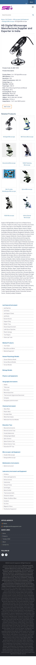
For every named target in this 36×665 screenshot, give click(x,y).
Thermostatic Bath (9, 493)
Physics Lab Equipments (10, 376)
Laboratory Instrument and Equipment (15, 471)
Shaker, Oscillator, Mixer (10, 498)
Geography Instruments (10, 381)
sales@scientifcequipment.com (12, 526)
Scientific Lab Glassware (15, 583)
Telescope (6, 387)
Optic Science (7, 438)
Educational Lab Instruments (26, 586)
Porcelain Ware (8, 414)
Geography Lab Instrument (11, 400)
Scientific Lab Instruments (27, 583)
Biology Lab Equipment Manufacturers (18, 571)
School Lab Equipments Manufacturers (17, 579)
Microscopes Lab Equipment (21, 19)
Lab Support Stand (9, 313)
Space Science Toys (9, 441)
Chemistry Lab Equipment (16, 570)
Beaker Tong (7, 324)
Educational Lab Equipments (22, 580)
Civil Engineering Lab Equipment (17, 576)
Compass (6, 398)
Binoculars (6, 390)
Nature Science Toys (9, 444)
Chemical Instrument (9, 406)
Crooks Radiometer (9, 433)
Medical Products (8, 343)
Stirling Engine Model (9, 436)
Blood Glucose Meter (9, 348)
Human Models (8, 364)
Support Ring (7, 321)
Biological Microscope (8, 21)
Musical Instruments (9, 428)
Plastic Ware (7, 411)
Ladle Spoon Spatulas (9, 329)
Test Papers (7, 334)
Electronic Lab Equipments (21, 577)
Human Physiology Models (11, 356)
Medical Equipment (9, 351)
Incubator (6, 501)
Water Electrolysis (9, 417)
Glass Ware (7, 409)
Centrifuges (7, 487)
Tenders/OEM (6, 539)
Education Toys (7, 425)
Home (2, 19)
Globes (5, 384)
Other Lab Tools (8, 337)
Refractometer (8, 479)
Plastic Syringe (8, 332)
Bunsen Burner (8, 318)
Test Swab (7, 345)
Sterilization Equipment (10, 509)
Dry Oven (6, 503)
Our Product (9, 19)
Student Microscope (9, 455)
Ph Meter (6, 474)
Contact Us (6, 544)
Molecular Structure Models (11, 419)
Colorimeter (7, 482)
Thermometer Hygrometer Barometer (14, 395)
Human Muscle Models (10, 362)
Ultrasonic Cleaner (9, 495)
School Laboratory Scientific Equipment (18, 567)
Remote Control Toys (9, 430)
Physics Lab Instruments (19, 582)
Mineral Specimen (8, 392)
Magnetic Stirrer (8, 506)
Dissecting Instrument (10, 326)
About (31, 2)
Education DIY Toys (9, 446)
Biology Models (7, 370)
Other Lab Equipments (10, 477)
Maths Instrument (9, 466)
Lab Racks (6, 316)
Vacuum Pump (8, 485)
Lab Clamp (6, 310)
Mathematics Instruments (11, 463)
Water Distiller (7, 490)
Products (5, 536)
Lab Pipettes (7, 308)
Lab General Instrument (10, 305)
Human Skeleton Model (10, 359)
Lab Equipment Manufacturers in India (24, 573)
